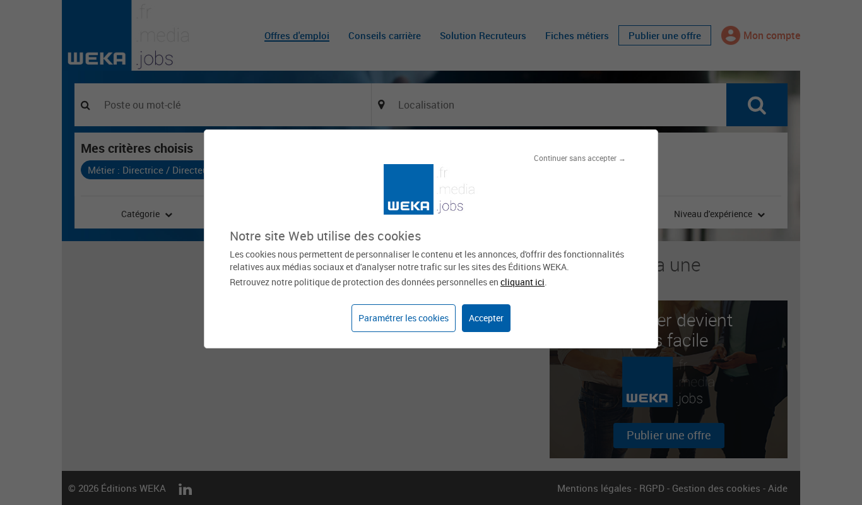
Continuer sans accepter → (580, 158)
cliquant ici (522, 282)
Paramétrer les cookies (403, 318)
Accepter (486, 318)
